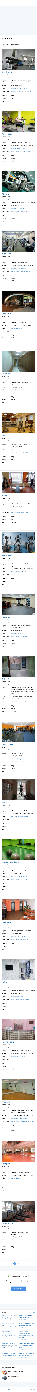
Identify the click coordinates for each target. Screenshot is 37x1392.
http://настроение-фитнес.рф (20, 876)
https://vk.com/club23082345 (20, 939)
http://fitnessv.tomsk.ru (18, 268)
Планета (6, 1102)
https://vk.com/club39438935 (20, 211)
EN (9, 1389)
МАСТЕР (5, 802)
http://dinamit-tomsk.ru (18, 390)
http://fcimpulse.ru (16, 633)
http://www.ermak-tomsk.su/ (20, 450)
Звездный (7, 555)
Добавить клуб (18, 1289)
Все (34, 1312)
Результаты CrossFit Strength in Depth (26, 1316)
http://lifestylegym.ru (17, 759)
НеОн (4, 982)
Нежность (6, 922)
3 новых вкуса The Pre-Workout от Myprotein (26, 1354)
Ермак (5, 435)
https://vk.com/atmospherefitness (21, 151)
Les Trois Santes (13, 1376)
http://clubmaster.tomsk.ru (19, 817)
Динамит (6, 373)
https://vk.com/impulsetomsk (20, 636)
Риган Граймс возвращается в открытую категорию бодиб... (26, 1334)
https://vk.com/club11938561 (20, 999)
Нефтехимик (8, 1042)
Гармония (6, 313)
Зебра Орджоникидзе (15, 1371)
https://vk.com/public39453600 (20, 271)
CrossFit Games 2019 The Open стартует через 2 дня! (26, 1345)
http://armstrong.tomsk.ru (19, 88)
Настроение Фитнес (11, 862)
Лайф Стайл (7, 744)
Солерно (6, 1163)
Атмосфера (7, 134)
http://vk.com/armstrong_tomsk (21, 91)
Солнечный (7, 1223)
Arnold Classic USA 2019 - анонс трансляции (27, 1324)
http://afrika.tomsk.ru (17, 208)
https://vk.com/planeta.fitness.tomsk (22, 1121)
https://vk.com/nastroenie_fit (20, 879)
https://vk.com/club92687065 (20, 453)
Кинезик (6, 679)
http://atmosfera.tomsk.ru (19, 148)
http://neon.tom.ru (17, 996)
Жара (4, 495)
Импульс (6, 617)
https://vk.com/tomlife (18, 762)
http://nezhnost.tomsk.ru (19, 936)
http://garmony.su (16, 328)
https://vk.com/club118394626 (20, 513)
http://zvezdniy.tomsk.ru (18, 571)
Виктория (6, 254)
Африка (5, 194)
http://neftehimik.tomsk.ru (19, 1056)
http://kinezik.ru (16, 699)
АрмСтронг (7, 72)
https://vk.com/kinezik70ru (19, 702)
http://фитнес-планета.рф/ (19, 1118)
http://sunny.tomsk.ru (18, 1240)
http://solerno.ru (16, 1178)
